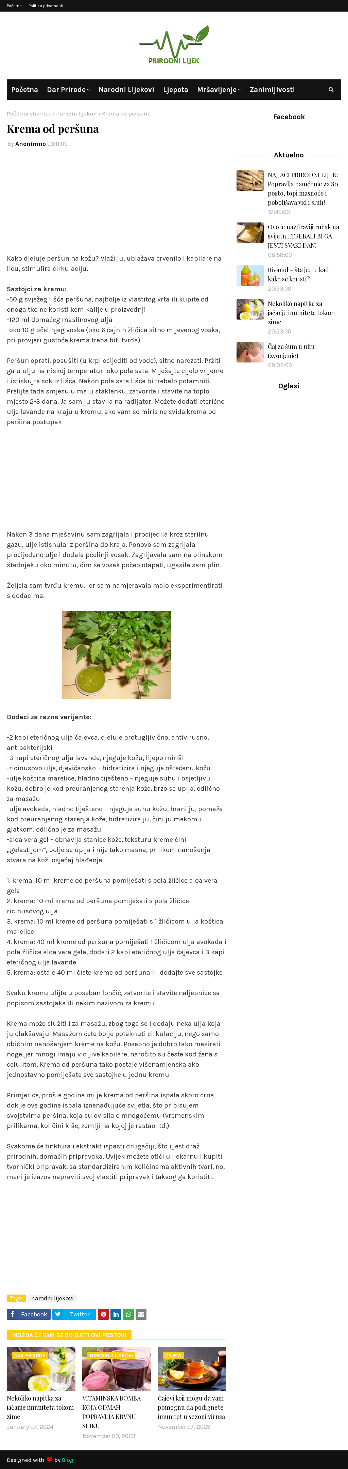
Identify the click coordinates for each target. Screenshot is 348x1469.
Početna (14, 5)
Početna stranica (29, 113)
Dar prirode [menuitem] (66, 90)
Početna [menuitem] (24, 90)
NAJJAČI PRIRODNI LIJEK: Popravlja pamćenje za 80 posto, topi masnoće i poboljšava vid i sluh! (303, 188)
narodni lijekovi (77, 113)
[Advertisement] (116, 205)
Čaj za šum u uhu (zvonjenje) (291, 351)
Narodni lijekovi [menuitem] (126, 90)
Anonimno (30, 144)
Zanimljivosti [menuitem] (272, 90)
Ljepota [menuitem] (175, 90)
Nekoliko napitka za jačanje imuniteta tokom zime (40, 1407)
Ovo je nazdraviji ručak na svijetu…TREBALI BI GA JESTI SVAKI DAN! (303, 236)
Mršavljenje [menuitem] (217, 90)
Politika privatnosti (46, 5)
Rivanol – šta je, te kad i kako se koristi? (300, 274)
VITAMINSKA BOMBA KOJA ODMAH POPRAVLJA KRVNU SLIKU (111, 1412)
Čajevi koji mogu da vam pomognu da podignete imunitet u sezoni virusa (191, 1407)
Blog (67, 1459)
